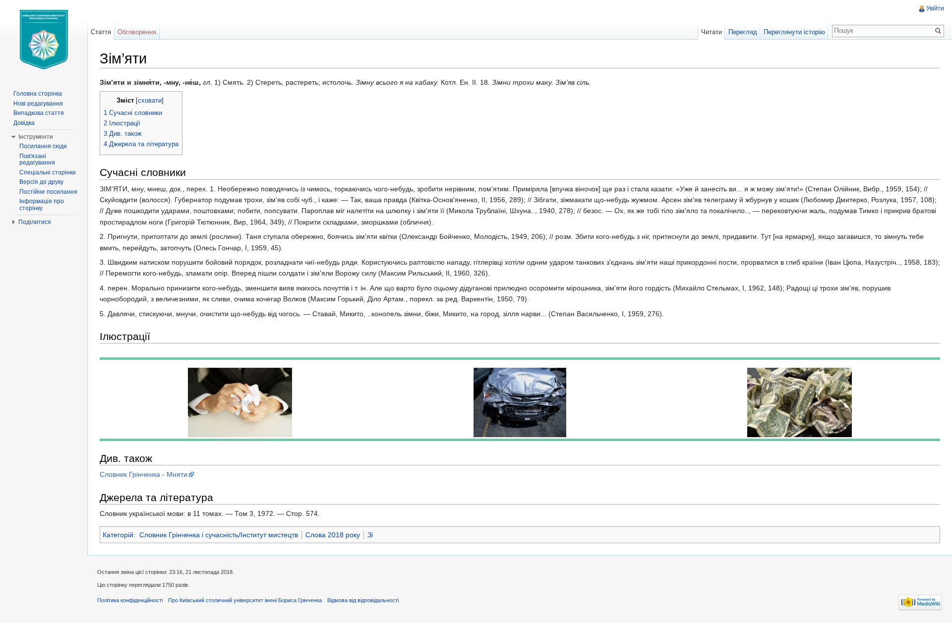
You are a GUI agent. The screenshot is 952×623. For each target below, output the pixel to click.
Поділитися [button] (34, 222)
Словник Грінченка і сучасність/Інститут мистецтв (218, 535)
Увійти (935, 8)
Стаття (101, 32)
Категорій (118, 535)
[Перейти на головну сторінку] (43, 39)
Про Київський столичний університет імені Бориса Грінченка (245, 600)
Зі (370, 535)
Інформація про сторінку (41, 205)
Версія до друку (41, 181)
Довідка (24, 122)
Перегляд (742, 32)
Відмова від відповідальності (363, 600)
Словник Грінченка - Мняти (143, 474)
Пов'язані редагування (37, 160)
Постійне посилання (48, 191)
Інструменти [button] (35, 136)
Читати (711, 32)
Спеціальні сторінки (47, 172)
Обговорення (137, 32)
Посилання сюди (43, 146)
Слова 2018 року (332, 535)
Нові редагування (38, 103)
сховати (150, 100)
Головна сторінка (37, 93)
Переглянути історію (794, 32)
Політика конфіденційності (130, 600)
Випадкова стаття (38, 113)
